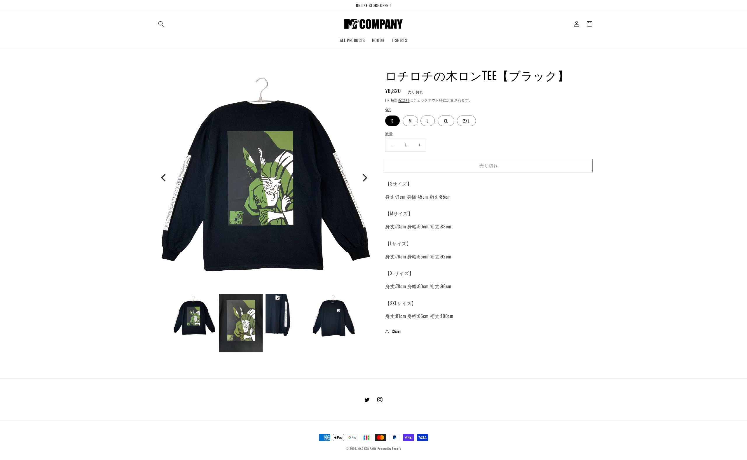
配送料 (403, 99)
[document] (264, 177)
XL (446, 121)
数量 (389, 134)
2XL (466, 121)
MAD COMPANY (367, 448)
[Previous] (164, 177)
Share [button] (397, 331)
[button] (161, 24)
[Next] (364, 177)
